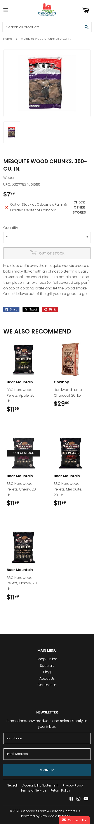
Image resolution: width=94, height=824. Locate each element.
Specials (47, 665)
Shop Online (47, 659)
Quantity (10, 227)
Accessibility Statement (40, 785)
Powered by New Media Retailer (45, 816)
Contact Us (47, 684)
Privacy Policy (73, 785)
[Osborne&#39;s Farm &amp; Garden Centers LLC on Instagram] (78, 799)
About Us (47, 678)
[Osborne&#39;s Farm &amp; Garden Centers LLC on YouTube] (86, 799)
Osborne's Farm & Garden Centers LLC (51, 811)
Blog (47, 671)
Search (12, 785)
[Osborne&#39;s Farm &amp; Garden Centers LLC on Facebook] (71, 799)
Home (7, 39)
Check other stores (79, 207)
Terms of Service (33, 790)
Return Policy (60, 790)
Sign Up (47, 770)
